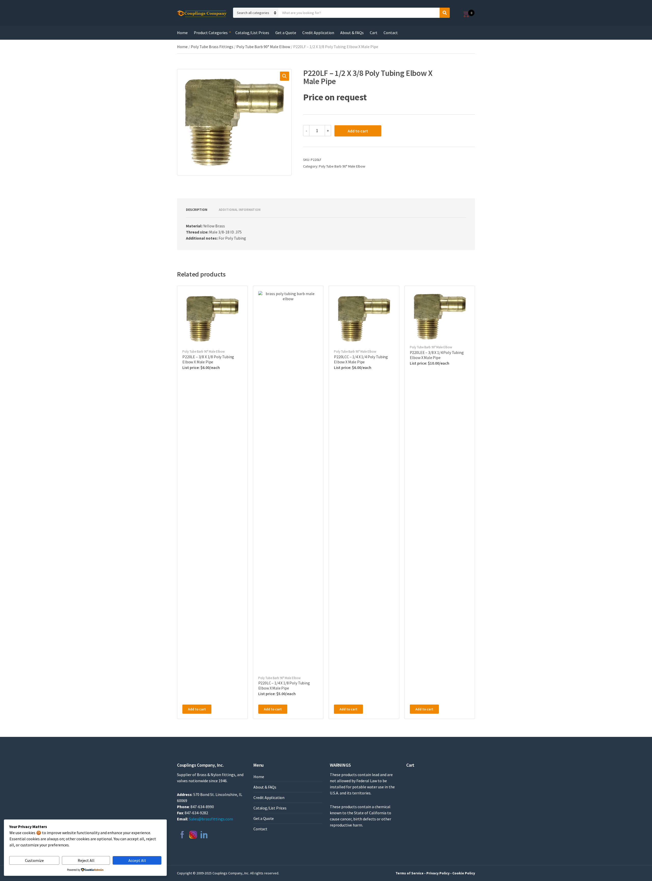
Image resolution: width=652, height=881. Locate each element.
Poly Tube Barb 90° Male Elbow (263, 46)
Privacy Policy (438, 873)
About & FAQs (352, 32)
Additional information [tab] (240, 210)
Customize (34, 860)
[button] (284, 76)
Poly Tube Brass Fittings (212, 46)
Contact (391, 32)
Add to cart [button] (197, 709)
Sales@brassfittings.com (211, 818)
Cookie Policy (463, 873)
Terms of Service (410, 873)
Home (182, 32)
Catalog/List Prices (252, 32)
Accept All (137, 860)
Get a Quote (285, 32)
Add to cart (358, 130)
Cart (373, 32)
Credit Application (318, 32)
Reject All (86, 860)
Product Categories (211, 32)
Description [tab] (196, 210)
